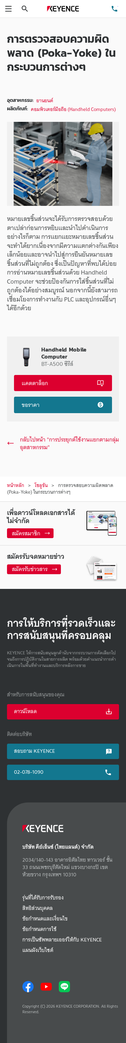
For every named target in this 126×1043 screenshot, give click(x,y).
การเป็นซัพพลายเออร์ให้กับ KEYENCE (62, 940)
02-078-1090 (28, 772)
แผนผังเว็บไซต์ (37, 950)
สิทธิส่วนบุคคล (37, 908)
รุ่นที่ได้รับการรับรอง (43, 898)
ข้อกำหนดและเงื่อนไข (45, 919)
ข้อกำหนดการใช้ (39, 929)
